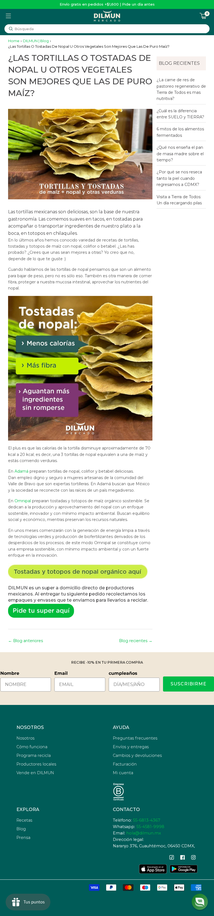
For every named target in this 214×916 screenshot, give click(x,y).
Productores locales (36, 764)
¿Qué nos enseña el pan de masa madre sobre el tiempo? (180, 153)
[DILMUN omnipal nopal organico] (80, 571)
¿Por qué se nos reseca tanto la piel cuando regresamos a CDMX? (179, 178)
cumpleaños (123, 673)
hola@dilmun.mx (143, 833)
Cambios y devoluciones (137, 755)
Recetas (24, 820)
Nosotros (25, 738)
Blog (21, 828)
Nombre (9, 673)
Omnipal (23, 500)
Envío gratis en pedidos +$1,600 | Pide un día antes (107, 4)
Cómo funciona (31, 746)
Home (14, 41)
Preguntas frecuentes (135, 738)
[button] (200, 902)
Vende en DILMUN (35, 772)
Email (61, 673)
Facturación (125, 764)
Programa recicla (33, 755)
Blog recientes (133, 640)
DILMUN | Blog (36, 41)
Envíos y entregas (131, 746)
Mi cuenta (123, 772)
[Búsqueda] (11, 29)
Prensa (23, 837)
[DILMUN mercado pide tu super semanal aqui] (80, 611)
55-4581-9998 (150, 826)
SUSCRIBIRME (188, 684)
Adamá (21, 471)
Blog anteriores (28, 640)
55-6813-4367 (146, 820)
